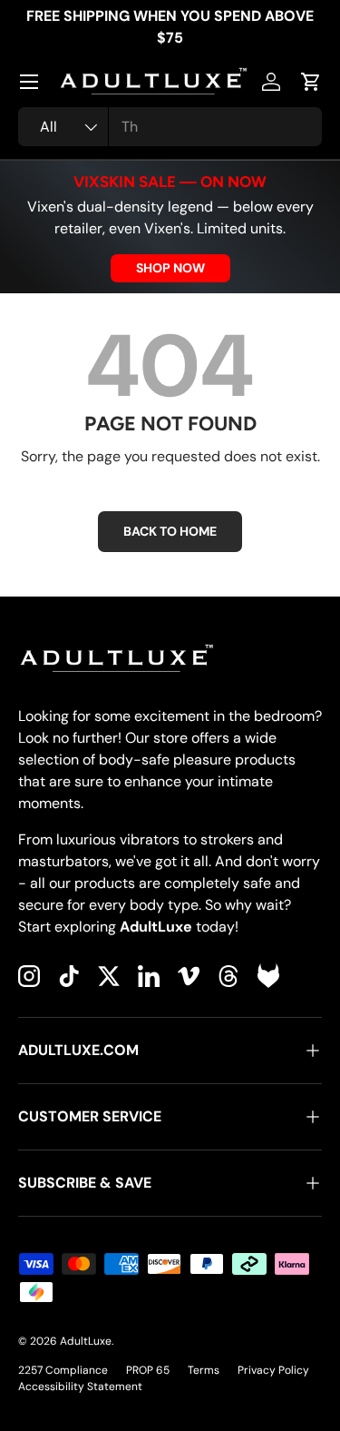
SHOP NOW (170, 268)
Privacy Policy (273, 1370)
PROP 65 (148, 1370)
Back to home (170, 531)
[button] (311, 82)
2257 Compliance (63, 1370)
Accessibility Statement (80, 1386)
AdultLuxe (86, 1341)
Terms (203, 1370)
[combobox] (170, 126)
